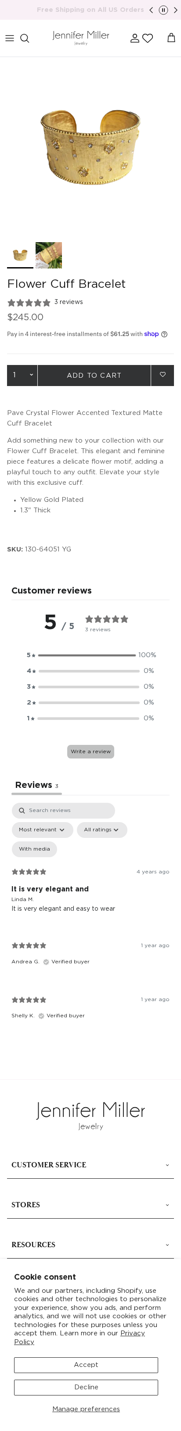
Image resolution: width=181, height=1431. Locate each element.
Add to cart (94, 376)
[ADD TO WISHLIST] (162, 375)
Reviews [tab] (36, 785)
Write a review (91, 751)
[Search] (29, 38)
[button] (147, 38)
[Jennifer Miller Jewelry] (80, 38)
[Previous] (151, 10)
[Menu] (9, 38)
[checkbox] (34, 849)
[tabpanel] (90, 918)
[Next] (175, 10)
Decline (86, 1387)
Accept (86, 1365)
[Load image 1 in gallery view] (90, 147)
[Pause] (163, 10)
